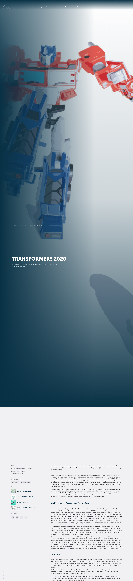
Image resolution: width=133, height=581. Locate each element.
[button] (36, 7)
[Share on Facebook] (17, 517)
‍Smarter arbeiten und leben (17, 473)
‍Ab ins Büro (14, 470)
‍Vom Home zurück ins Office (18, 471)
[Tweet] (21, 517)
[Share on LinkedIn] (12, 517)
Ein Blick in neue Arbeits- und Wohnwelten (21, 468)
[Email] (26, 517)
